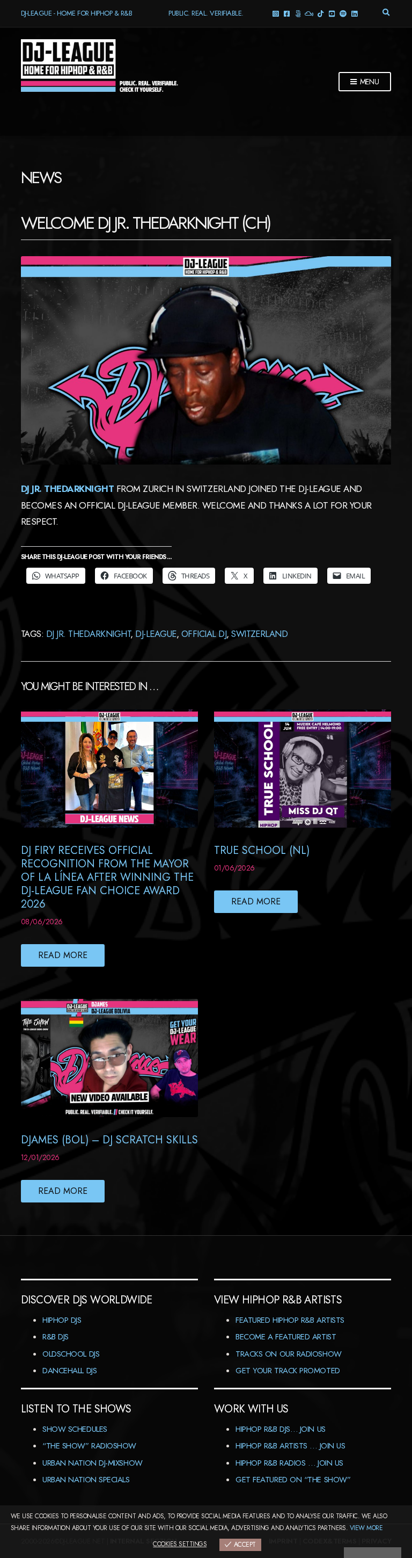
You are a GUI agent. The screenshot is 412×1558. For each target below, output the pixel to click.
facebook (286, 13)
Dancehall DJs (69, 1370)
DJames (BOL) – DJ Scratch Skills (109, 1140)
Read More (62, 955)
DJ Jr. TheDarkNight (67, 488)
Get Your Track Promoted (288, 1370)
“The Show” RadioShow (89, 1446)
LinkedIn (353, 13)
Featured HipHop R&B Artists (290, 1320)
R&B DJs (55, 1337)
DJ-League (155, 633)
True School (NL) (262, 850)
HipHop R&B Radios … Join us (289, 1463)
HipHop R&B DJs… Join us (281, 1429)
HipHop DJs (62, 1320)
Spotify (342, 13)
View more (366, 1528)
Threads (297, 13)
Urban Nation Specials (86, 1479)
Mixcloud (308, 13)
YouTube (331, 13)
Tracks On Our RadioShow (289, 1354)
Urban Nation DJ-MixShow (92, 1463)
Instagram (274, 13)
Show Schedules (74, 1429)
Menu (368, 81)
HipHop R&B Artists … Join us (290, 1446)
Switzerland (259, 633)
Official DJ (203, 633)
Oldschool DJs (70, 1354)
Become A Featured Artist (286, 1337)
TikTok (320, 13)
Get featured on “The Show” (293, 1479)
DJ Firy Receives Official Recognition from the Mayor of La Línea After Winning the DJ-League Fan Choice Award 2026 (107, 877)
